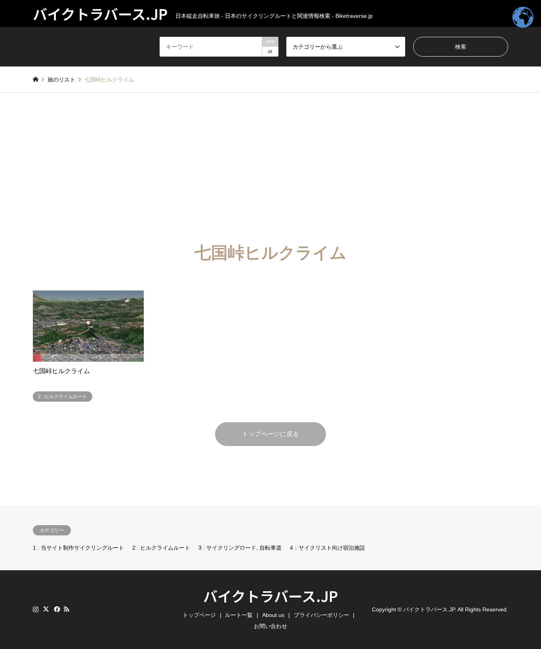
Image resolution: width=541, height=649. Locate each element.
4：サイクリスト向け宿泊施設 (327, 548)
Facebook (56, 609)
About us (273, 615)
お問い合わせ (270, 626)
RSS (66, 609)
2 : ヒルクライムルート (161, 548)
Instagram (35, 609)
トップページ (199, 615)
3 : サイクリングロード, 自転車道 (240, 548)
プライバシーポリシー (321, 615)
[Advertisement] (270, 167)
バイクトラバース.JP (270, 595)
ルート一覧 (239, 615)
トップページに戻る (270, 434)
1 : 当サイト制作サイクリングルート (78, 548)
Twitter (46, 609)
